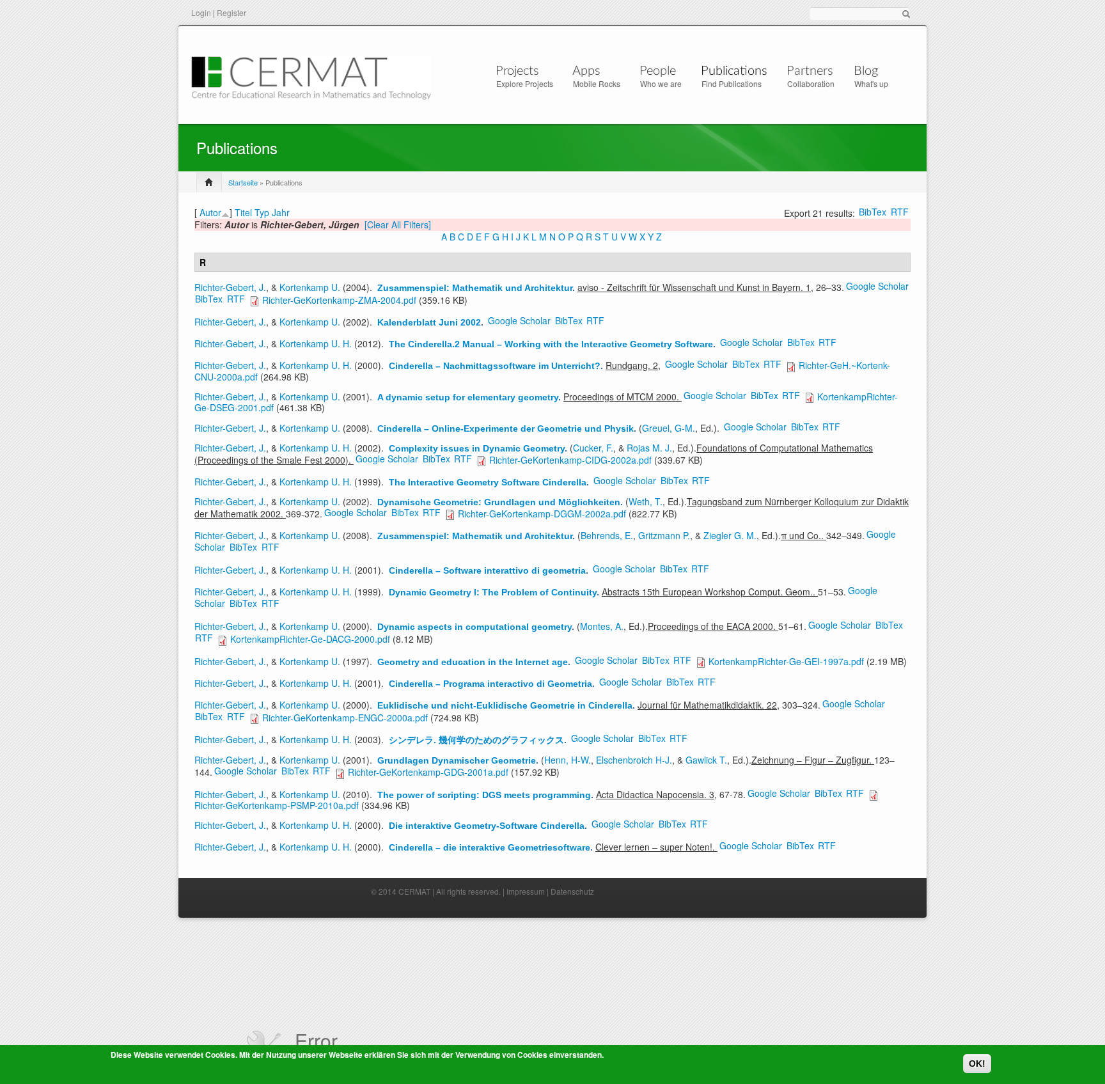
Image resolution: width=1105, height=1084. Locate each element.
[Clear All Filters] (397, 224)
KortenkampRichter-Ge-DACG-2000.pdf (310, 638)
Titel (243, 212)
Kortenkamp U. (309, 287)
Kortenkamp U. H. (315, 343)
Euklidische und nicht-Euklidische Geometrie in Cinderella (504, 705)
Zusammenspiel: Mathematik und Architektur (474, 288)
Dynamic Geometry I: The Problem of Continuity (493, 592)
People (657, 71)
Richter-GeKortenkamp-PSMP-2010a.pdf (276, 805)
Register (231, 12)
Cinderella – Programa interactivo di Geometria (490, 684)
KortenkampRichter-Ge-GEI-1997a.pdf (786, 661)
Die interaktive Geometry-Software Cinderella (486, 826)
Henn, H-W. (567, 759)
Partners (810, 71)
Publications (734, 71)
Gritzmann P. (664, 535)
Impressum (525, 891)
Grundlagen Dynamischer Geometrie (456, 760)
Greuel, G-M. (668, 427)
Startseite (243, 182)
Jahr (281, 212)
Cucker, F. (593, 447)
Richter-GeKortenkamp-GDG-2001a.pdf (428, 772)
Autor (210, 212)
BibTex (872, 211)
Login (201, 12)
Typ (262, 212)
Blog (866, 71)
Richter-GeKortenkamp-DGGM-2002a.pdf (542, 513)
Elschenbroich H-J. (634, 759)
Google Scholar (877, 285)
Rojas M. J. (649, 447)
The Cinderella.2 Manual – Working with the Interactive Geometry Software (551, 344)
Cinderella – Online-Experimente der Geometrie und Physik (505, 428)
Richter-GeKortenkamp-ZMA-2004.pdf (339, 300)
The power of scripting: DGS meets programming (484, 795)
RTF (900, 211)
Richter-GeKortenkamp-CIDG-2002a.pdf (570, 459)
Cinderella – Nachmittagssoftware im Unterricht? (494, 366)
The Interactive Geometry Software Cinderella (487, 482)
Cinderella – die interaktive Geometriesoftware (489, 847)
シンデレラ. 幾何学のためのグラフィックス (476, 740)
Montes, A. (601, 626)
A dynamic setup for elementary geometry (467, 397)
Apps (586, 71)
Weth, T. (645, 501)
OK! (977, 1063)
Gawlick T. (706, 759)
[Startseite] (311, 76)
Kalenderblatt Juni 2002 (429, 322)
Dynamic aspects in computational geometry (474, 627)
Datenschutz (572, 891)
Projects (517, 71)
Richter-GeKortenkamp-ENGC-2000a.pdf (345, 717)
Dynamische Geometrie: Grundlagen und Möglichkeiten (498, 502)
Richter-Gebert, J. (230, 287)
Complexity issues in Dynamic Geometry (477, 448)
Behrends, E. (607, 535)
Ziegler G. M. (729, 535)
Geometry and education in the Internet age (472, 662)
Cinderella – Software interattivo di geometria (487, 570)
